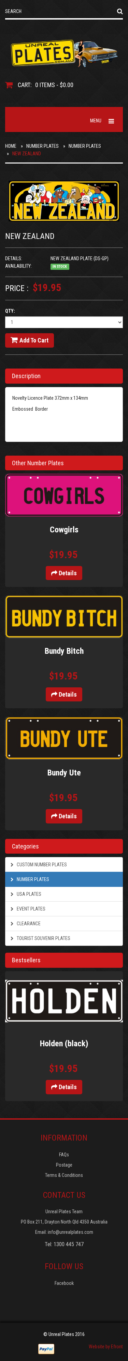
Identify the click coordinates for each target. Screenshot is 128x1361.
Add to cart (33, 340)
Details (67, 573)
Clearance (28, 923)
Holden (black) (64, 1043)
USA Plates (28, 894)
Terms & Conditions (64, 1175)
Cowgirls (64, 529)
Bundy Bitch (64, 651)
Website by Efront (106, 1346)
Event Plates (30, 909)
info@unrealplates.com (70, 1232)
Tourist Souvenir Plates (43, 938)
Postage (64, 1165)
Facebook (64, 1283)
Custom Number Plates (41, 864)
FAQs (64, 1154)
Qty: (10, 311)
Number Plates (42, 146)
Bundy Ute (64, 773)
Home (10, 146)
